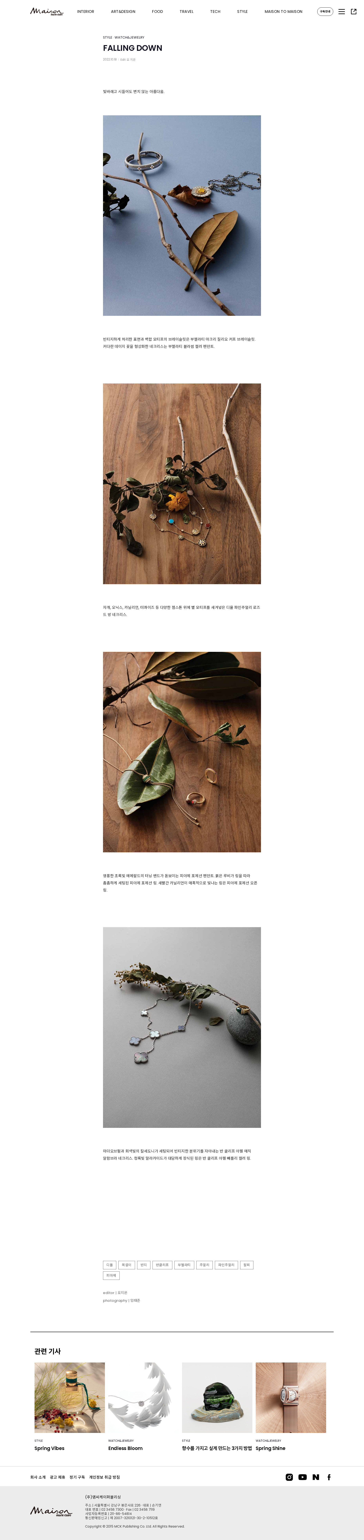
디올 (109, 1265)
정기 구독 (77, 1477)
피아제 (111, 1275)
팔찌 (247, 1265)
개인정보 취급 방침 (104, 1477)
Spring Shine (270, 1448)
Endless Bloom (125, 1448)
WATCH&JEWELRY (129, 37)
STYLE (107, 37)
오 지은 (131, 60)
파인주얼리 (226, 1265)
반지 (144, 1265)
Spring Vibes (49, 1448)
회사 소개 (38, 1477)
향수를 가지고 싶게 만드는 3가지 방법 (217, 1448)
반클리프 (162, 1265)
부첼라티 (184, 1265)
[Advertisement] (182, 1223)
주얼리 (205, 1265)
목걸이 (127, 1265)
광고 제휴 (57, 1477)
